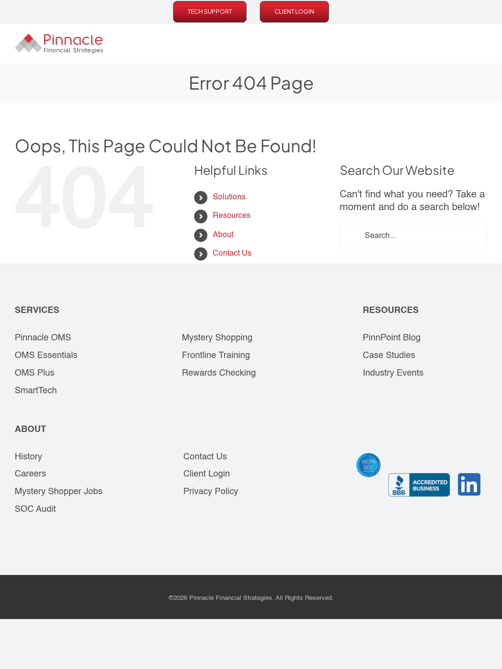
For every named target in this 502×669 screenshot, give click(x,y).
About (223, 235)
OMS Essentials (46, 355)
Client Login (206, 474)
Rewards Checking (219, 373)
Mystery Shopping (217, 338)
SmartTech (36, 390)
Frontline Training (216, 355)
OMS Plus (34, 373)
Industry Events (393, 373)
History (28, 457)
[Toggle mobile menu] (483, 44)
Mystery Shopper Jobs (58, 491)
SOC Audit (35, 509)
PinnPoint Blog (392, 338)
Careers (30, 474)
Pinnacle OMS (43, 338)
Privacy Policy (210, 491)
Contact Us (232, 254)
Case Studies (389, 355)
